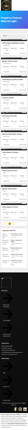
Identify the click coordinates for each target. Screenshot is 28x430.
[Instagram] (20, 409)
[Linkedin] (25, 409)
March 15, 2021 (22, 53)
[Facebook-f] (15, 409)
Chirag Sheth (6, 53)
